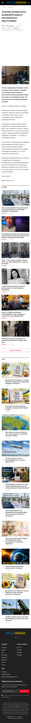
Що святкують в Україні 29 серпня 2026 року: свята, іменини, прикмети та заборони (17, 592)
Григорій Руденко (9, 26)
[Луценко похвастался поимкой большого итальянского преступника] (15, 75)
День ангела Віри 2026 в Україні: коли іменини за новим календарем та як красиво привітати (16, 541)
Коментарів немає (7, 30)
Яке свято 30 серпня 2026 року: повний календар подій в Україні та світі (16, 407)
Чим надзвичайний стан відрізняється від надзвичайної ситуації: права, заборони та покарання (15, 209)
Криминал (16, 28)
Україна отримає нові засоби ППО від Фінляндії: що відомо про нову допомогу (16, 618)
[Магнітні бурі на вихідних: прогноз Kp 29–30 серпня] (15, 556)
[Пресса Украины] (16, 2)
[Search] (28, 2)
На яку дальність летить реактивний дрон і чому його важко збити (15, 460)
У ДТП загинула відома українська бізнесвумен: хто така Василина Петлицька (13, 288)
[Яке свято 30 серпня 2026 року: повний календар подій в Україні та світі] (15, 396)
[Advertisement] (15, 47)
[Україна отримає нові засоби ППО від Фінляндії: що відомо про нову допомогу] (15, 607)
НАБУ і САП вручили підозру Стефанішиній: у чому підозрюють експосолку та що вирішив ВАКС (13, 314)
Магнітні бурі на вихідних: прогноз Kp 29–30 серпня (14, 567)
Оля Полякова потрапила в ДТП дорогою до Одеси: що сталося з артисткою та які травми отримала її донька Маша (15, 235)
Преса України (15, 706)
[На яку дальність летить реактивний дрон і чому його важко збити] (15, 448)
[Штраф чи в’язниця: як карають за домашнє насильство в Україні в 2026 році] (15, 329)
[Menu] (3, 2)
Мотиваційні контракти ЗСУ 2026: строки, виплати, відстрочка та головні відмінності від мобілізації (17, 486)
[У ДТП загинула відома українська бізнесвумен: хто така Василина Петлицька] (15, 276)
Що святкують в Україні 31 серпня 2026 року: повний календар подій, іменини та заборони (17, 381)
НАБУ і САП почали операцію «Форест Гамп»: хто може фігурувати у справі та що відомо (15, 261)
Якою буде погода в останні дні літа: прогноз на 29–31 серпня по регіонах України (16, 434)
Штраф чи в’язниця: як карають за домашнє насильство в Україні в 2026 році (14, 340)
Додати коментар (15, 350)
